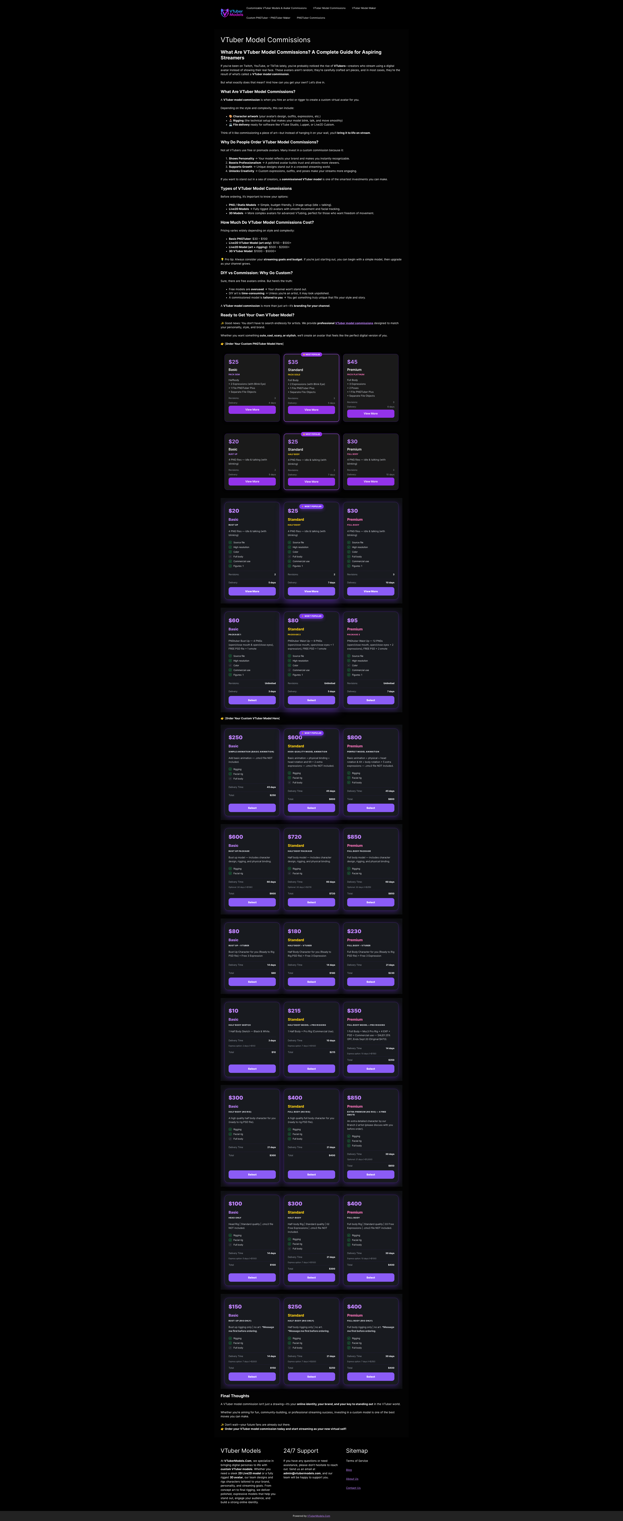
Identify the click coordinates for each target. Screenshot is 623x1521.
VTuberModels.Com (318, 1515)
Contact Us (353, 1488)
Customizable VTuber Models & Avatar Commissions (276, 8)
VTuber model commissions (354, 323)
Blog (349, 1470)
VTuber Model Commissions (329, 8)
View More (252, 409)
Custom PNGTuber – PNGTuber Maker (268, 17)
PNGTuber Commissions (311, 17)
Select (252, 700)
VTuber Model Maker (364, 8)
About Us (352, 1478)
